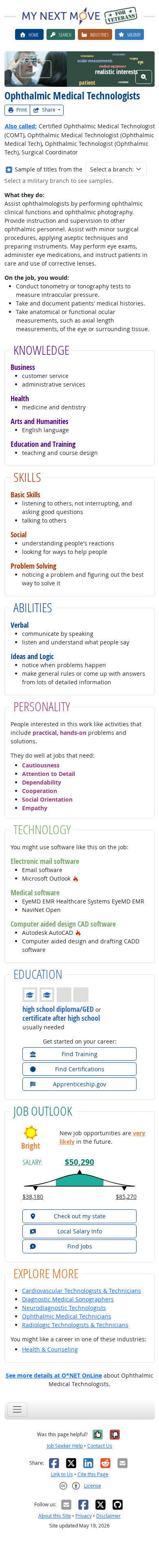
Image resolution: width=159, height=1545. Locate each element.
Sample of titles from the (48, 169)
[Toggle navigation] (17, 1409)
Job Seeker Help (65, 1445)
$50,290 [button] (79, 1162)
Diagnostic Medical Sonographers (68, 1299)
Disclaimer (108, 1515)
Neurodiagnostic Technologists (64, 1308)
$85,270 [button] (126, 1196)
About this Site (54, 1515)
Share (49, 109)
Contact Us (99, 1445)
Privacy (83, 1515)
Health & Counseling (50, 1349)
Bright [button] (30, 1146)
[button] (76, 878)
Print (21, 109)
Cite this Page (92, 1474)
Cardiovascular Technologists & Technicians (81, 1290)
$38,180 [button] (32, 1196)
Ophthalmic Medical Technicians (66, 1316)
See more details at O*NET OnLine (54, 1375)
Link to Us (62, 1474)
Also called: (21, 126)
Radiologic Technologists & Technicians (75, 1325)
